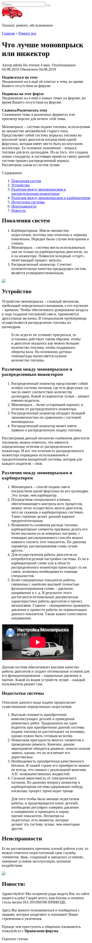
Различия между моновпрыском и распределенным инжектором (38, 191)
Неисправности (24, 206)
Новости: (18, 211)
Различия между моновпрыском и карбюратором (50, 198)
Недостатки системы (28, 202)
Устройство (20, 185)
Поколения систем (26, 181)
